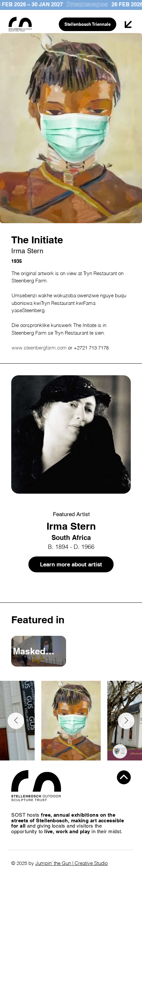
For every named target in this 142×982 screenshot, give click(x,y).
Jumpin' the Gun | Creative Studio (71, 863)
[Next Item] (126, 721)
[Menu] (128, 24)
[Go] (124, 777)
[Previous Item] (16, 721)
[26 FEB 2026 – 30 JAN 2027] (71, 4)
